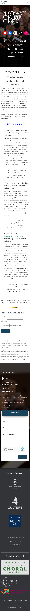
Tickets (4, 600)
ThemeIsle (20, 607)
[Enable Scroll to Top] (27, 608)
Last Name (4, 321)
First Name (4, 317)
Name (5, 421)
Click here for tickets (15, 124)
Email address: (5, 325)
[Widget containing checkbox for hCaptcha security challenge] (14, 449)
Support (10, 600)
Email (5, 428)
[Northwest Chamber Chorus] (5, 2)
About (26, 600)
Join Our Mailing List (9, 391)
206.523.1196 (6, 388)
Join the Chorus (18, 600)
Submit (22, 457)
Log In (15, 604)
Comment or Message (9, 434)
